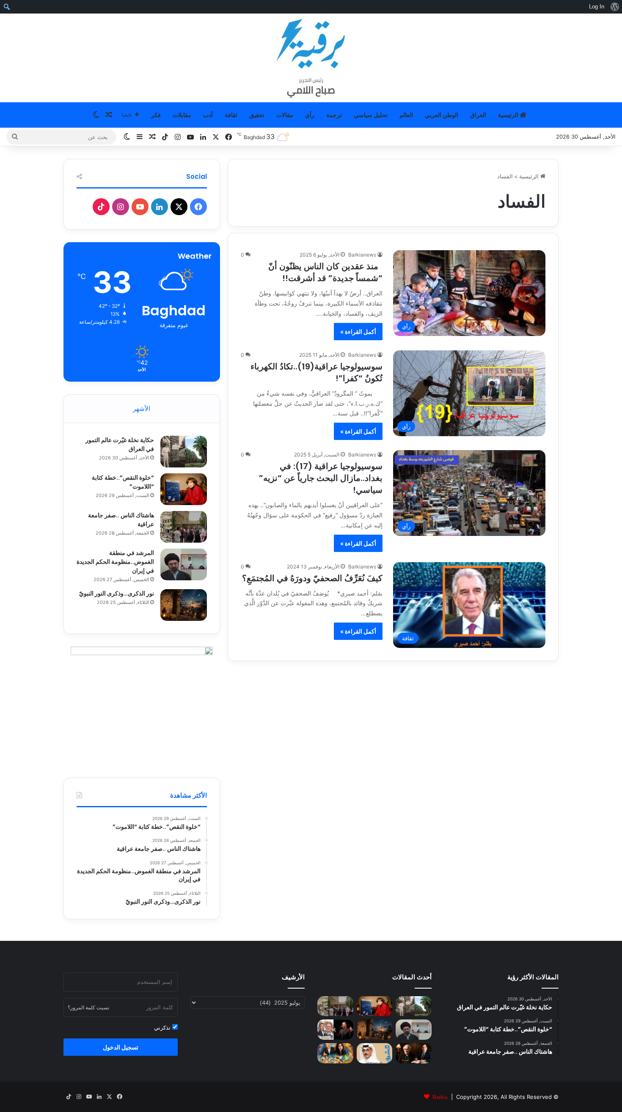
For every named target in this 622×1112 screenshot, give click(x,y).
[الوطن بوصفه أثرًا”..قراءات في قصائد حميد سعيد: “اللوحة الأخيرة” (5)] (335, 1053)
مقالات (284, 114)
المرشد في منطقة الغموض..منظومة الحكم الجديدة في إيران (115, 562)
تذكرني (163, 1027)
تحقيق (256, 114)
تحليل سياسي (371, 114)
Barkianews (362, 254)
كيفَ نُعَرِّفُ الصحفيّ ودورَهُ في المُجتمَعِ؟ (312, 578)
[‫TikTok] (101, 206)
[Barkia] (311, 58)
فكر (156, 114)
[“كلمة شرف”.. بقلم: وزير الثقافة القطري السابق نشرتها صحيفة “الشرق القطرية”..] (375, 1053)
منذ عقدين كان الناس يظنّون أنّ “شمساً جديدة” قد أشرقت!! (325, 272)
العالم (406, 114)
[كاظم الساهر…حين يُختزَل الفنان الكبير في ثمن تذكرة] (335, 1029)
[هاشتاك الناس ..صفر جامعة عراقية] (183, 527)
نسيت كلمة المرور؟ (88, 1007)
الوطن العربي (441, 114)
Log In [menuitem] (596, 6)
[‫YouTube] (140, 206)
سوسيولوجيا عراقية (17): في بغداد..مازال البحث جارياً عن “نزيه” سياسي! (321, 478)
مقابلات (182, 114)
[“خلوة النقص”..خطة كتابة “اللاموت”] (183, 489)
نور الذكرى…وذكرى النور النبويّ (116, 593)
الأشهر (141, 408)
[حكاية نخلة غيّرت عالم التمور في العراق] (183, 451)
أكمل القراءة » (358, 331)
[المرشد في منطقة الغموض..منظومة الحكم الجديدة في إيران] (183, 564)
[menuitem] (614, 7)
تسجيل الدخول (120, 1047)
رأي (309, 114)
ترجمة (334, 114)
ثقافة (231, 114)
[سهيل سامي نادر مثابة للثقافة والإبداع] (414, 1053)
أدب (208, 114)
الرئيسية (509, 114)
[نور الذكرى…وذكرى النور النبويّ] (183, 605)
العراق (478, 114)
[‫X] (179, 206)
